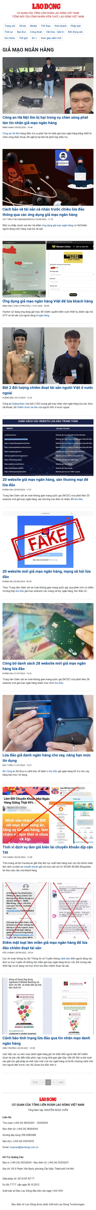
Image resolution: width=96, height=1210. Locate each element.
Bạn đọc (21, 31)
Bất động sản (75, 31)
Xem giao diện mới (51, 38)
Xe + (34, 38)
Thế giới (23, 38)
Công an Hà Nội (11, 133)
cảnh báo (65, 958)
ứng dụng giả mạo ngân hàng (57, 225)
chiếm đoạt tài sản (27, 407)
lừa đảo (78, 499)
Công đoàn (36, 31)
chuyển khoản (31, 866)
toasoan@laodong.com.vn (24, 1147)
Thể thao (46, 25)
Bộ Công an (8, 771)
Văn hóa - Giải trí (55, 31)
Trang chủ (9, 25)
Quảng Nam (18, 403)
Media (33, 25)
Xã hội (22, 25)
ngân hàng (43, 315)
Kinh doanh (60, 25)
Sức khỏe (9, 38)
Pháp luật (75, 25)
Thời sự (8, 31)
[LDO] (48, 86)
